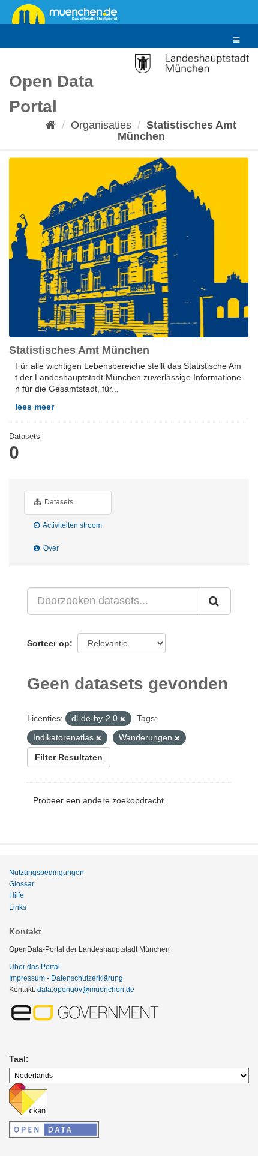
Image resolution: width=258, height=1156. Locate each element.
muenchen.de (69, 13)
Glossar (21, 884)
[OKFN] (54, 1126)
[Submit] (215, 601)
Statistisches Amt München (177, 130)
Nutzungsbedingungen (46, 872)
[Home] (51, 125)
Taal (17, 1059)
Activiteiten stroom (71, 525)
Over (50, 548)
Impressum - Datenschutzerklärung (66, 978)
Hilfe (16, 895)
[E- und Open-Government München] (87, 1012)
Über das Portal (34, 967)
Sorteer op (48, 643)
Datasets (58, 502)
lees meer (34, 406)
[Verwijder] (122, 718)
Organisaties (101, 125)
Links (17, 907)
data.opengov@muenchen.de (85, 989)
